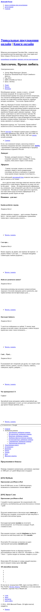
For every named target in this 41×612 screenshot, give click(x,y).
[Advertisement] (14, 23)
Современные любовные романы (20, 441)
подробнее (13, 59)
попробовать (5, 59)
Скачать (7, 140)
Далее (7, 85)
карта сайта (9, 601)
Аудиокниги (9, 447)
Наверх (7, 609)
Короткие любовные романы (18, 436)
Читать (7, 87)
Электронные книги (12, 445)
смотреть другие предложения (27, 59)
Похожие (8, 89)
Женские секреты (11, 456)
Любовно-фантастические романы (20, 438)
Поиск (7, 450)
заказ (6, 597)
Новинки (8, 449)
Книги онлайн (23, 44)
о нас (6, 595)
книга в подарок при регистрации (16, 5)
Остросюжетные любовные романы (21, 439)
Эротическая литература (17, 443)
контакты (8, 599)
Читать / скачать (10, 235)
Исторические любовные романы (20, 434)
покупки (8, 131)
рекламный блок (18, 177)
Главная (7, 429)
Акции (7, 452)
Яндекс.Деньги (14, 587)
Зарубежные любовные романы (19, 432)
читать (34, 135)
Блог (6, 454)
